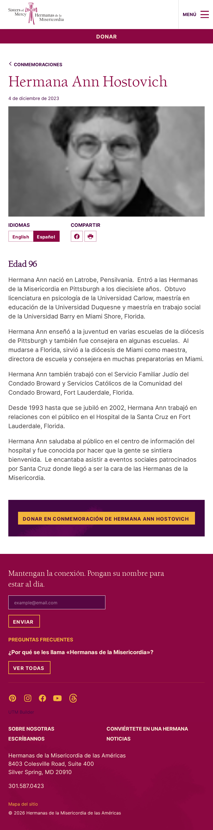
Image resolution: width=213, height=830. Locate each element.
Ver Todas (28, 668)
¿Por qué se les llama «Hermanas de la (81, 652)
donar (106, 37)
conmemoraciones (38, 64)
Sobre (31, 729)
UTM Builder (21, 712)
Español (46, 237)
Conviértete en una (147, 729)
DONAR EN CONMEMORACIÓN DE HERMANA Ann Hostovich (106, 519)
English (20, 237)
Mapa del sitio (23, 804)
